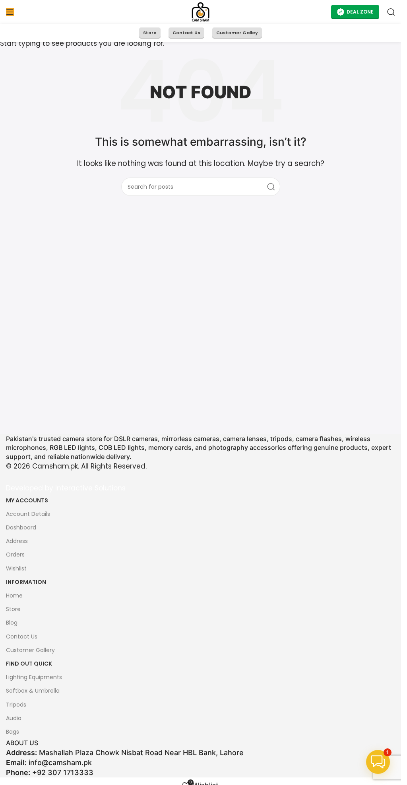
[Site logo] (200, 11)
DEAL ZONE (360, 11)
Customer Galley (237, 32)
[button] (378, 762)
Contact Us (186, 32)
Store (150, 32)
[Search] (391, 12)
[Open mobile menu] (10, 12)
